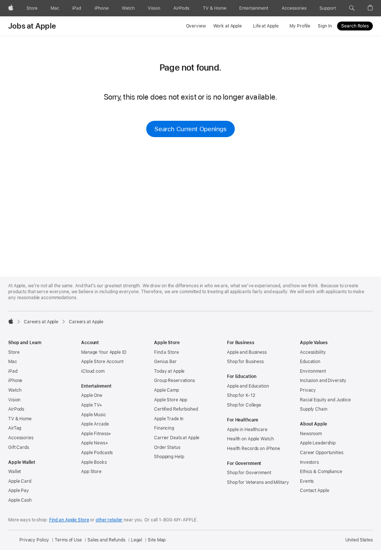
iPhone (15, 380)
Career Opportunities (321, 452)
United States (359, 540)
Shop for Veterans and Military (258, 482)
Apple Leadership (318, 443)
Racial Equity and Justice (325, 399)
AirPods (16, 409)
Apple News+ (94, 443)
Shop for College (244, 405)
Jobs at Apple (32, 26)
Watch (14, 390)
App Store (91, 471)
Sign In (325, 26)
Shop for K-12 (241, 395)
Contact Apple (314, 490)
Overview (196, 26)
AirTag (14, 428)
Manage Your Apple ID (104, 352)
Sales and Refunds (106, 540)
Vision (14, 399)
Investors (309, 462)
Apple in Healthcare (247, 429)
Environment (313, 371)
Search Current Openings (190, 129)
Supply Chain (313, 409)
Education (310, 361)
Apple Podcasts (97, 452)
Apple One (91, 395)
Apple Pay (18, 490)
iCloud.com (93, 371)
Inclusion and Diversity (323, 380)
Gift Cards (18, 447)
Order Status (167, 447)
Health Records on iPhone (253, 448)
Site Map (157, 540)
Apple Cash (20, 500)
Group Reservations (174, 380)
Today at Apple (169, 371)
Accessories (20, 437)
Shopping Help (169, 456)
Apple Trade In (168, 418)
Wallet (14, 471)
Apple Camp (166, 390)
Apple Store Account (102, 361)
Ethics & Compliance (321, 471)
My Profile (299, 26)
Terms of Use (68, 540)
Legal (136, 540)
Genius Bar (165, 361)
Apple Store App (170, 399)
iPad (12, 371)
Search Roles (355, 26)
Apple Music (93, 414)
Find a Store (166, 352)
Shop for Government (249, 472)
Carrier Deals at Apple (176, 437)
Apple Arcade (95, 424)
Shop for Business (245, 361)
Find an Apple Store (69, 519)
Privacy (308, 390)
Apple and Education (248, 386)
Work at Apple (227, 26)
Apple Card (19, 481)
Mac (12, 361)
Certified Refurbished (176, 409)
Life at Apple (265, 26)
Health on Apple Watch (250, 438)
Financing (164, 428)
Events (307, 481)
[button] (352, 8)
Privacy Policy (34, 540)
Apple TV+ (91, 405)
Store (13, 352)
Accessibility (313, 352)
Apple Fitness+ (96, 433)
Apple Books (94, 462)
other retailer (109, 519)
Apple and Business (247, 352)
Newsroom (311, 433)
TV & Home (20, 418)
